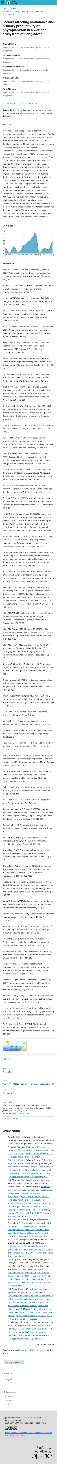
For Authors (8, 1400)
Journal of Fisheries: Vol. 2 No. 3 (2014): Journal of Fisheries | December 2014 (30, 1252)
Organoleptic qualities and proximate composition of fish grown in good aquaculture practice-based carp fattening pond (30, 1299)
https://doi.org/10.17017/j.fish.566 (22, 103)
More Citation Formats (13, 1118)
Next (49, 1344)
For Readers (8, 1396)
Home (5, 9)
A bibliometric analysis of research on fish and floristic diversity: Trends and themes (30, 1312)
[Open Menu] (2, 2)
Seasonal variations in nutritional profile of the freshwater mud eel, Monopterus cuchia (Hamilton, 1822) (31, 1332)
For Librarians (9, 1404)
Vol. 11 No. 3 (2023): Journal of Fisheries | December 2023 (25, 11)
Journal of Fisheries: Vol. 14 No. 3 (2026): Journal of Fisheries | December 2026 (31, 1282)
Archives (14, 9)
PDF (8, 1059)
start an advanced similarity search (30, 1350)
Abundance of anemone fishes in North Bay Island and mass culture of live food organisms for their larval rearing (30, 1170)
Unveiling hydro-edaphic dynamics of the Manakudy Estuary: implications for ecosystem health (31, 1150)
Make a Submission (14, 1362)
